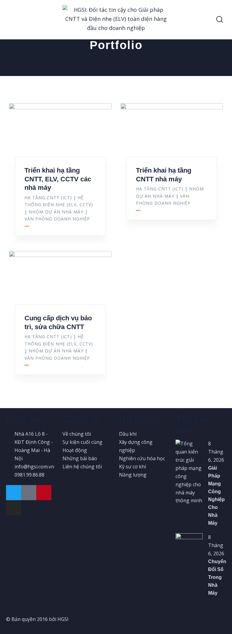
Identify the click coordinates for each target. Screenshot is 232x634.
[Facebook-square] (28, 492)
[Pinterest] (43, 492)
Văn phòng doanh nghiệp (57, 219)
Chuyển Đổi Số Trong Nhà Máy (217, 577)
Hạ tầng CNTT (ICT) (48, 197)
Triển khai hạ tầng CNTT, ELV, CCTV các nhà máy (57, 179)
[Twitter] (13, 492)
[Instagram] (13, 507)
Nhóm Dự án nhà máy (56, 212)
